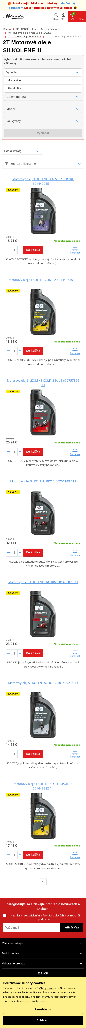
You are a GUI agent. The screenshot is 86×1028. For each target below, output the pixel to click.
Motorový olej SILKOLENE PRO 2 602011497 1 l (43, 481)
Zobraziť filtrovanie (23, 164)
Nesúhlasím (43, 1009)
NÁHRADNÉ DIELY (26, 29)
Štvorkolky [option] (14, 88)
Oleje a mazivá (49, 29)
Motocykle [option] (14, 80)
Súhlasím (18, 915)
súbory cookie (46, 988)
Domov (7, 29)
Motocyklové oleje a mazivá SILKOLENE (29, 32)
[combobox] (43, 72)
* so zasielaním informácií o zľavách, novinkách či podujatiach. (45, 917)
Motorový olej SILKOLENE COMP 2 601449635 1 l (43, 280)
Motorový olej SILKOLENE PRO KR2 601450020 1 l (43, 582)
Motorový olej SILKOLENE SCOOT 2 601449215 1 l (43, 683)
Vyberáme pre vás (13, 963)
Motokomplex (10, 953)
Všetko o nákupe (12, 943)
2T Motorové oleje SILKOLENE (24, 36)
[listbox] (43, 84)
